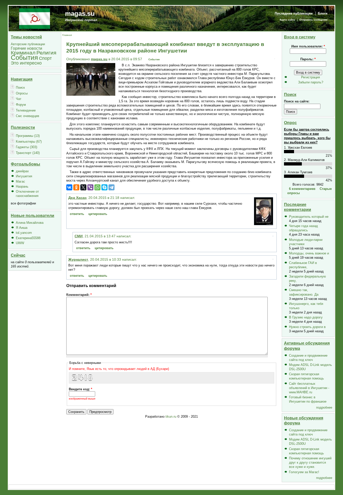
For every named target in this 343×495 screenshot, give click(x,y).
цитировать (97, 214)
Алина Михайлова (29, 223)
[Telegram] (111, 187)
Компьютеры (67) (29, 141)
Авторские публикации (28, 44)
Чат (18, 99)
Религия (46, 53)
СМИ (79, 236)
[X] (83, 187)
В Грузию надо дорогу (306, 317)
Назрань (22, 186)
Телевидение (26, 110)
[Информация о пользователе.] (263, 224)
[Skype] (104, 187)
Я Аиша (21, 228)
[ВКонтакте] (69, 187)
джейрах (22, 171)
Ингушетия (24, 176)
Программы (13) (28, 136)
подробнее (324, 407)
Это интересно (26, 63)
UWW (20, 243)
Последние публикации (294, 13)
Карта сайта (287, 19)
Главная (67, 35)
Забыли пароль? (310, 82)
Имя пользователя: (308, 46)
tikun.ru (170, 416)
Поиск (20, 87)
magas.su (80, 13)
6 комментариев (302, 189)
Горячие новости (26, 48)
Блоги (322, 13)
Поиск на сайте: (296, 101)
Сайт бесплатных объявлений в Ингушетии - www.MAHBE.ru (309, 388)
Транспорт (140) (28, 153)
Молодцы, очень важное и (309, 253)
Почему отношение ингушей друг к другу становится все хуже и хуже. (310, 462)
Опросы (22, 93)
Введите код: (80, 389)
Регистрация (310, 77)
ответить (77, 214)
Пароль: (308, 59)
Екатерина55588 (28, 238)
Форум (21, 104)
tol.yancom (24, 233)
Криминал (23, 53)
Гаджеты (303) (26, 147)
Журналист (78, 259)
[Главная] (34, 18)
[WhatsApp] (97, 187)
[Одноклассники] (76, 187)
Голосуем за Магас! (304, 472)
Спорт (45, 58)
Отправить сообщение (313, 19)
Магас (20, 181)
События (24, 57)
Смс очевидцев (27, 116)
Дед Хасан (77, 198)
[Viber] (90, 187)
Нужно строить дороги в (307, 327)
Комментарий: (79, 295)
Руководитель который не (308, 216)
